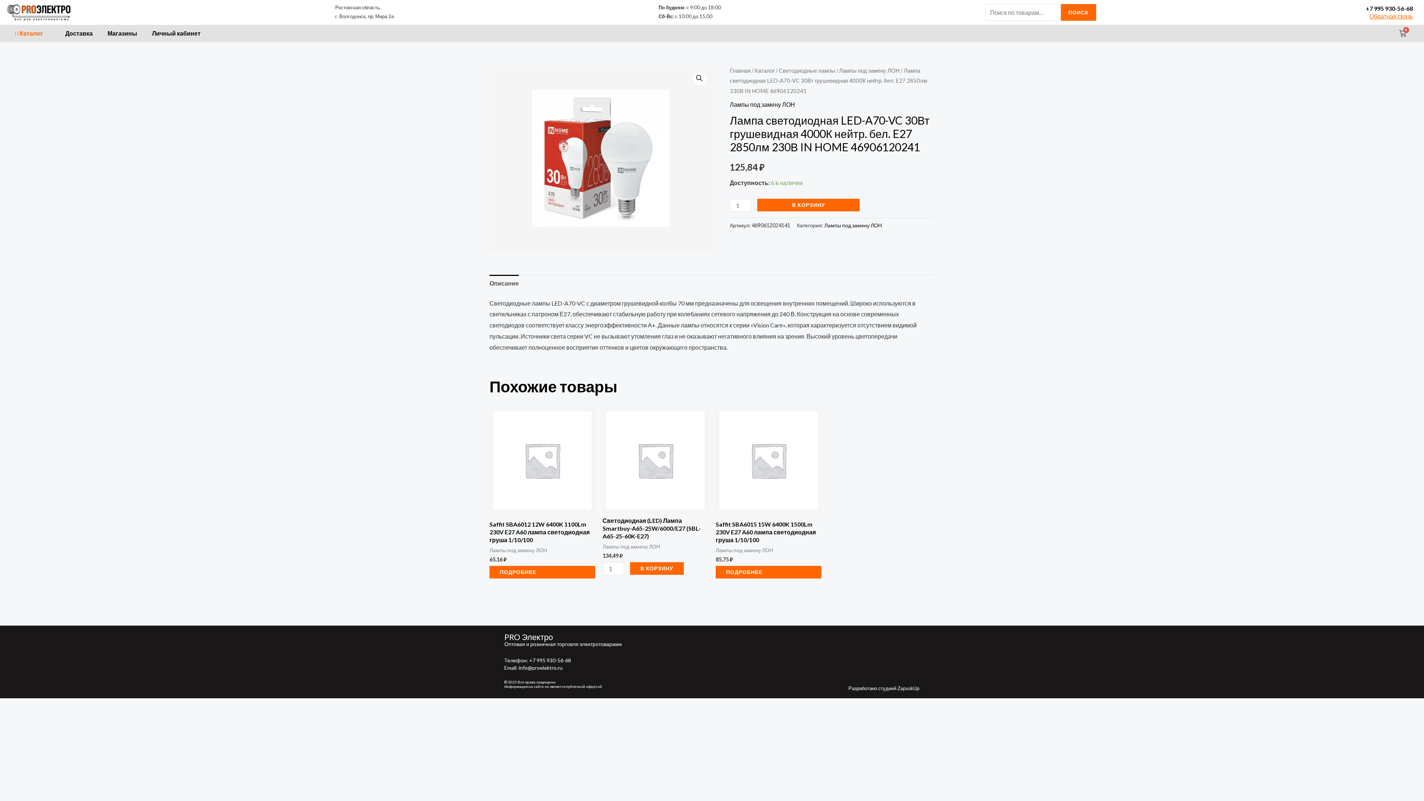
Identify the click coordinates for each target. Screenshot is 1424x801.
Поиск (1078, 12)
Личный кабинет (176, 33)
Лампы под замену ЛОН (869, 70)
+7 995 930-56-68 (1389, 8)
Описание (504, 283)
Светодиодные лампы (807, 70)
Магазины (122, 33)
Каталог (765, 70)
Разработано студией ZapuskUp (884, 688)
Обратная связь (1391, 16)
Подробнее (518, 572)
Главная (740, 70)
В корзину (808, 205)
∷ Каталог (29, 33)
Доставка (79, 33)
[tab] (504, 283)
